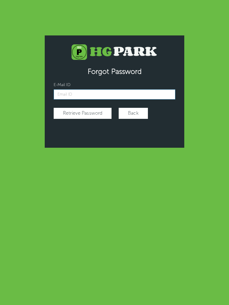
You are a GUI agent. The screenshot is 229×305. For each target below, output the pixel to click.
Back (133, 113)
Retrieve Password (82, 113)
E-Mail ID (62, 84)
